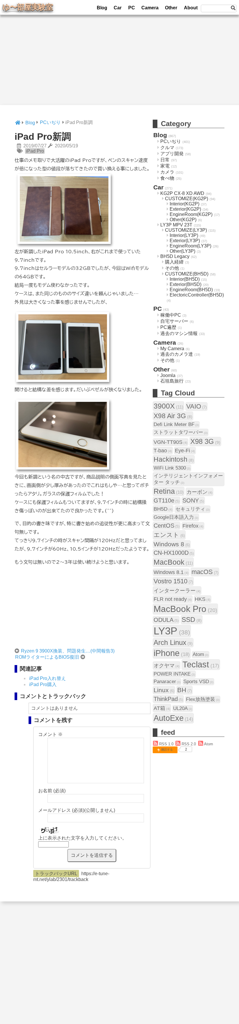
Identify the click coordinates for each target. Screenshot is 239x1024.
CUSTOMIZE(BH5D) (186, 273)
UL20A (182, 708)
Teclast (200, 664)
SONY (193, 500)
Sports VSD (198, 681)
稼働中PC (170, 315)
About (191, 7)
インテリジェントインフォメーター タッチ (188, 479)
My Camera (172, 348)
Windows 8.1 (171, 572)
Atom (200, 654)
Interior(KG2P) (184, 203)
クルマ (167, 147)
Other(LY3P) (182, 251)
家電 (165, 165)
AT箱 (162, 708)
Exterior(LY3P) (185, 240)
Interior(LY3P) (184, 235)
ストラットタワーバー (181, 432)
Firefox (192, 526)
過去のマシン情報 (179, 333)
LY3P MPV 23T (176, 224)
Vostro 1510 (173, 581)
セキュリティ (192, 509)
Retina (169, 491)
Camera (150, 7)
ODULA (166, 620)
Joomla (167, 375)
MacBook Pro (185, 609)
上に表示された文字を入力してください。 (82, 837)
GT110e (167, 500)
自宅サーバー (174, 321)
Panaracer (167, 681)
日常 (165, 159)
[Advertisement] (119, 64)
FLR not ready (173, 599)
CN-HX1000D (174, 552)
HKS (202, 599)
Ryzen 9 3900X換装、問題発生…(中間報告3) (68, 650)
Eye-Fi (185, 450)
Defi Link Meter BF (176, 424)
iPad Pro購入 (43, 684)
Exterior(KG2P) (185, 209)
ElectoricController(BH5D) (197, 294)
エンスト (169, 534)
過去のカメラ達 (176, 354)
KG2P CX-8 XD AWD (182, 193)
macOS (204, 571)
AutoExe (173, 718)
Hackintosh (174, 459)
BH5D (163, 509)
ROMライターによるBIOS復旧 (47, 657)
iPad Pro (35, 151)
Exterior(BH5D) (185, 284)
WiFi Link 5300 (172, 468)
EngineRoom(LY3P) (190, 245)
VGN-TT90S (170, 442)
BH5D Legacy (174, 256)
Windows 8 (172, 544)
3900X (168, 406)
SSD (192, 619)
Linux (164, 690)
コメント (50, 734)
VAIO (196, 406)
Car (118, 7)
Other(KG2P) (183, 219)
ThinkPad (168, 699)
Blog (102, 7)
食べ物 (167, 178)
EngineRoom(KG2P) (191, 214)
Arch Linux (173, 642)
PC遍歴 (168, 327)
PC (131, 7)
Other (171, 7)
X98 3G (205, 441)
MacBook (173, 562)
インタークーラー (177, 590)
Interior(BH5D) (185, 279)
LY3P (172, 630)
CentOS (167, 525)
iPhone (172, 653)
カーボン (199, 492)
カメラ (167, 172)
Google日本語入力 (176, 517)
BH (184, 690)
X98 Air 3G (173, 416)
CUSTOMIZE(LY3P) (186, 230)
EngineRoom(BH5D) (191, 289)
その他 (172, 268)
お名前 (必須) (52, 790)
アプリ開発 (172, 153)
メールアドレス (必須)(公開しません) (76, 810)
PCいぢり (170, 141)
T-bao (163, 450)
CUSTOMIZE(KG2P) (186, 198)
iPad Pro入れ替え (47, 678)
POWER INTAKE (174, 674)
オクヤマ (167, 665)
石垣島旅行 (172, 380)
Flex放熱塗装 (202, 699)
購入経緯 (174, 261)
